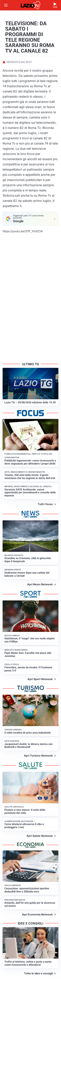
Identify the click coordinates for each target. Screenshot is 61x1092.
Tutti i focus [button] (45, 504)
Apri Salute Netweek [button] (40, 835)
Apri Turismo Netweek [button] (38, 755)
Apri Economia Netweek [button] (37, 914)
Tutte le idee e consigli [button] (38, 973)
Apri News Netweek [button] (40, 584)
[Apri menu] (6, 5)
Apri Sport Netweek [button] (40, 679)
